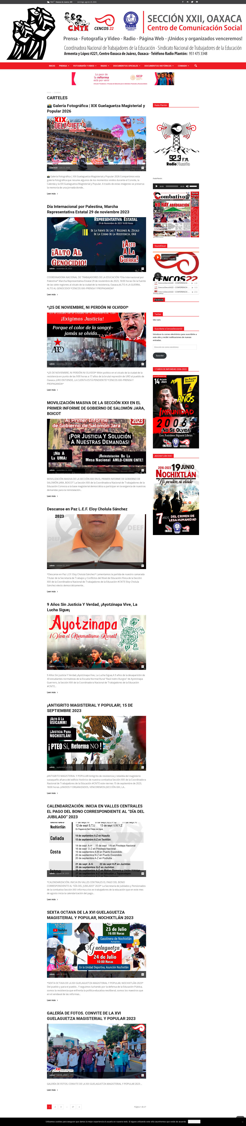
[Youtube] (197, 2)
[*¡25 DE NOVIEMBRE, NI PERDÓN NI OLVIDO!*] (96, 340)
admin (52, 269)
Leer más (51, 194)
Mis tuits (157, 319)
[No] (242, 1121)
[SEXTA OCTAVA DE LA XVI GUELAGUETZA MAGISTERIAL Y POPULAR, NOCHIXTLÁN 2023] (96, 950)
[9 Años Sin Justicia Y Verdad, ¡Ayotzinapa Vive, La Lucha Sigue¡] (96, 642)
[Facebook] (183, 2)
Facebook (159, 300)
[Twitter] (192, 2)
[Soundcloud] (187, 2)
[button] (195, 65)
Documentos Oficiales (125, 65)
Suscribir (160, 355)
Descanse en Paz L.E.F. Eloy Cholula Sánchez (87, 509)
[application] (176, 186)
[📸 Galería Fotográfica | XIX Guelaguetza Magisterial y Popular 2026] (96, 143)
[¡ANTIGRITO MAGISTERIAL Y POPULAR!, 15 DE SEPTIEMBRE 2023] (96, 743)
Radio (104, 65)
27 (73, 1107)
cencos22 (54, 168)
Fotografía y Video (83, 65)
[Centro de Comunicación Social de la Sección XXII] (123, 33)
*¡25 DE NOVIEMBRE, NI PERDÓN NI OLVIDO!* (87, 307)
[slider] (194, 186)
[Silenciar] (187, 186)
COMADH (182, 65)
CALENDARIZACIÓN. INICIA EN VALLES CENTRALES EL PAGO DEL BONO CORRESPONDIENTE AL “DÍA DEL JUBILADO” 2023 (95, 811)
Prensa (63, 65)
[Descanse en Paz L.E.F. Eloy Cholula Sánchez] (96, 541)
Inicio (52, 65)
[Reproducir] (156, 186)
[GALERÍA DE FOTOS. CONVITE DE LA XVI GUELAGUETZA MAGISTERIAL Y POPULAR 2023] (96, 1051)
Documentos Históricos (157, 65)
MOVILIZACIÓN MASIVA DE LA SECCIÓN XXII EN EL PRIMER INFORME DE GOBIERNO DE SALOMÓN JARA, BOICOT (96, 408)
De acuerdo (194, 1121)
